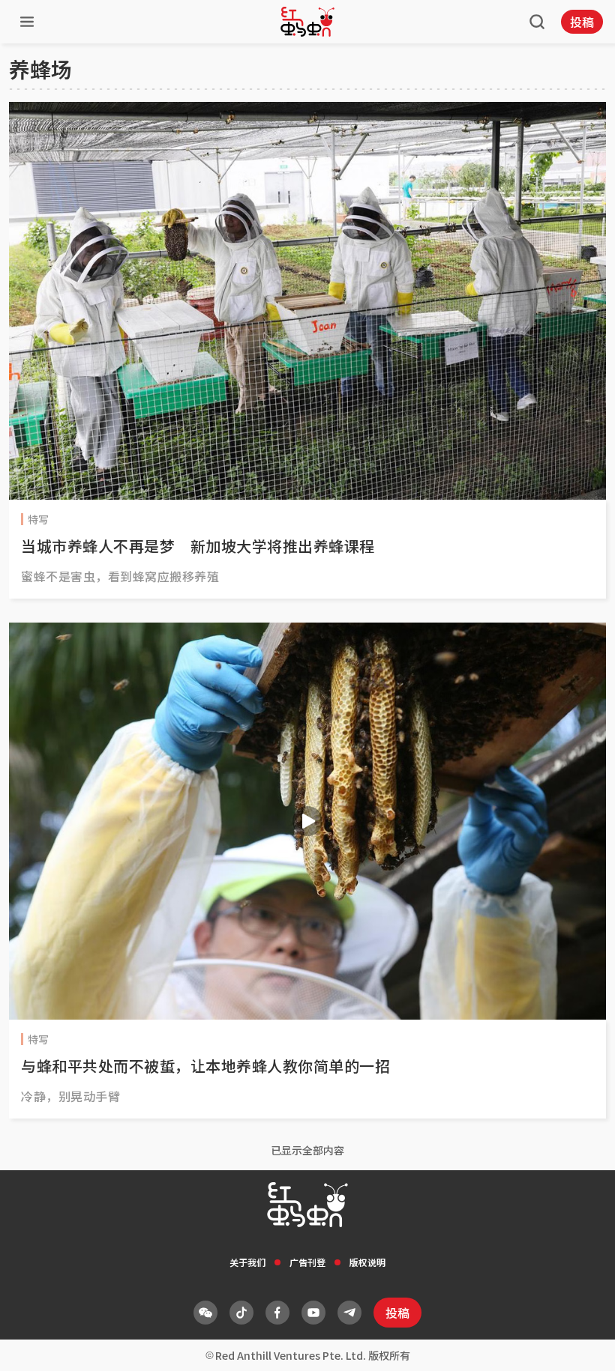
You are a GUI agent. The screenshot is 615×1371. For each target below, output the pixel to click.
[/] (307, 22)
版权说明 (368, 1262)
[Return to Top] (580, 1344)
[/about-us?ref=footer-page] (206, 1313)
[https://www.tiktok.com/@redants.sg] (242, 1313)
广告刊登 (308, 1262)
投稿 (582, 22)
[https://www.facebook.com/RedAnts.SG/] (278, 1313)
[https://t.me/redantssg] (350, 1313)
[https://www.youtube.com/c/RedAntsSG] (314, 1313)
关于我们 (248, 1262)
